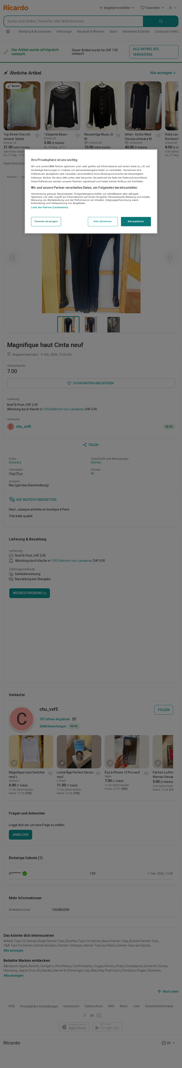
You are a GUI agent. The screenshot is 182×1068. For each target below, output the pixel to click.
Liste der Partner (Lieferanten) (49, 207)
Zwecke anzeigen (46, 221)
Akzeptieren (136, 221)
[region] (91, 191)
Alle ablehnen (103, 221)
